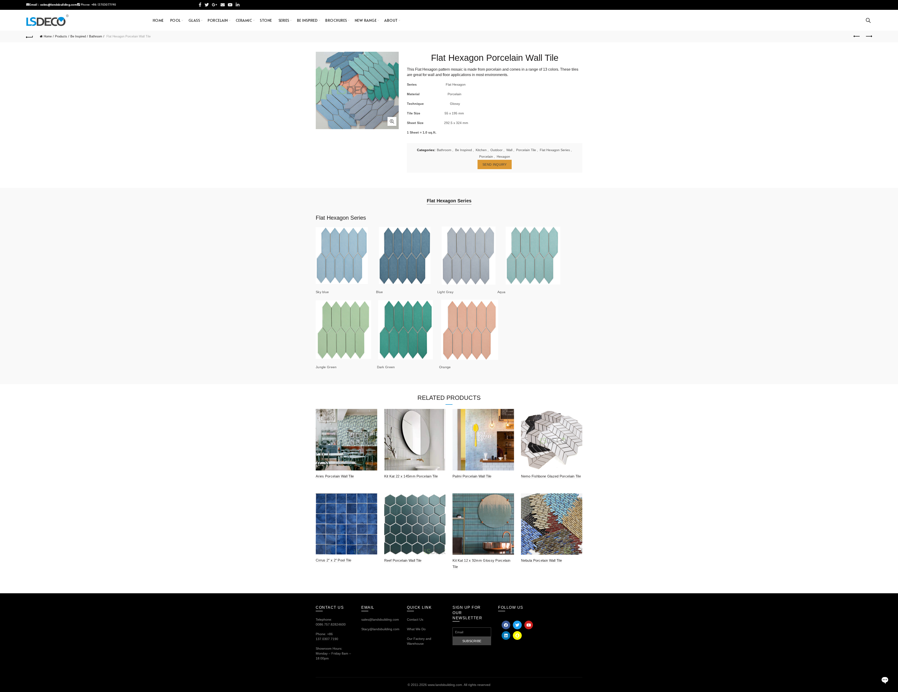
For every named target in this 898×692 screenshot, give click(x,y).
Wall (509, 150)
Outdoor (496, 150)
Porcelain (218, 20)
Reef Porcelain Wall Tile (403, 560)
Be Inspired (307, 20)
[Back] (29, 36)
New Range (366, 20)
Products (61, 36)
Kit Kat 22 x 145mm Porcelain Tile (411, 476)
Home (158, 20)
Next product (868, 36)
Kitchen (481, 150)
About (391, 20)
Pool (175, 20)
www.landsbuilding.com (445, 685)
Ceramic (244, 20)
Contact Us (415, 619)
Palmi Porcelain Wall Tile (472, 476)
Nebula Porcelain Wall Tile (541, 560)
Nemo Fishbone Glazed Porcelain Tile (551, 476)
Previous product (857, 36)
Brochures (336, 20)
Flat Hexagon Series (555, 150)
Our (410, 639)
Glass (194, 20)
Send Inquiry (494, 164)
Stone (266, 20)
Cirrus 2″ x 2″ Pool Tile (333, 560)
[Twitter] (517, 625)
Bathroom (95, 36)
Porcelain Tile (526, 150)
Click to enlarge (391, 121)
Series (284, 20)
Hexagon (503, 156)
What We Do (416, 629)
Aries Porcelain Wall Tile (335, 476)
